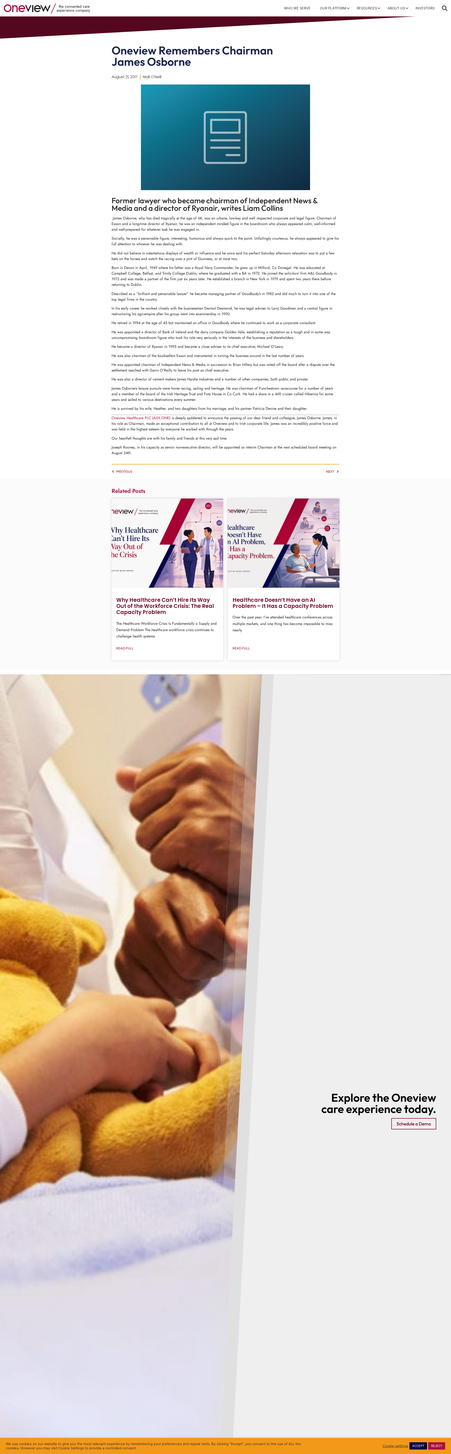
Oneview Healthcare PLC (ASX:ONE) (141, 418)
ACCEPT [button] (418, 1446)
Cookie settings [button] (395, 1446)
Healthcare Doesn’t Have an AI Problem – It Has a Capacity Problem (283, 603)
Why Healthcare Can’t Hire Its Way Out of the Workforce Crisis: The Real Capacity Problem (165, 606)
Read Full (125, 648)
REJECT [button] (436, 1446)
